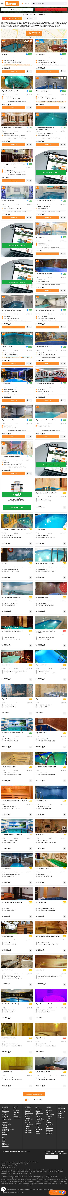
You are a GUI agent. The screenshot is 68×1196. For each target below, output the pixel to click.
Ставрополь (50, 1114)
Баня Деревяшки (7, 936)
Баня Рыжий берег (42, 597)
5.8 (31, 834)
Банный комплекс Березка (45, 563)
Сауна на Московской (43, 868)
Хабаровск (49, 1128)
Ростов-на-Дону (39, 1130)
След (40, 1099)
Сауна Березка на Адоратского (12, 631)
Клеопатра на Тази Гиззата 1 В (12, 733)
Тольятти (49, 1116)
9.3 (31, 127)
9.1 (65, 346)
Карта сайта (4, 1138)
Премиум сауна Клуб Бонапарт (12, 127)
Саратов (48, 1112)
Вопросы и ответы (5, 1111)
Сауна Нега (5, 563)
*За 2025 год (51, 180)
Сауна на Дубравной (43, 1071)
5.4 (31, 1071)
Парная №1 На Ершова (43, 91)
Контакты (5, 1114)
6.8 (31, 529)
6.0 (65, 529)
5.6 (31, 665)
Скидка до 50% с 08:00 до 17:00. (13, 357)
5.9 (31, 563)
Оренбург (38, 1123)
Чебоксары (49, 1130)
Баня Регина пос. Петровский (46, 766)
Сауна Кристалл (41, 902)
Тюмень (48, 1122)
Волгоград (28, 1115)
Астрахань (28, 1107)
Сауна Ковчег (6, 383)
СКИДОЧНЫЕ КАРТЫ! (10, 65)
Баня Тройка (40, 834)
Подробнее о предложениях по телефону (51, 64)
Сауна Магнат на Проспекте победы (14, 529)
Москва (38, 1111)
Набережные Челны (39, 1113)
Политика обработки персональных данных (5, 1119)
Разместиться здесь (17, 507)
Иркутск (27, 1122)
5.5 (65, 563)
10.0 (31, 54)
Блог (3, 1141)
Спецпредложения (52, 10)
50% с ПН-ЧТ (42, 101)
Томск (48, 1118)
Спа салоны (16, 1115)
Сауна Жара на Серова (9, 420)
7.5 (65, 868)
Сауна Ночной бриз (8, 766)
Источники (17, 1118)
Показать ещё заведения (34, 1094)
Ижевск (27, 1120)
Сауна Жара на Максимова (11, 456)
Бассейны (16, 1110)
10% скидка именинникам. (24, 65)
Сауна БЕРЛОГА (7, 346)
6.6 (65, 665)
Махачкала (39, 1109)
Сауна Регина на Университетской (47, 936)
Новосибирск (40, 1119)
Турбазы (16, 1112)
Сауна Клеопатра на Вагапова (12, 834)
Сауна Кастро (40, 970)
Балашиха (28, 1109)
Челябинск (49, 1132)
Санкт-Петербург (49, 1109)
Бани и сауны (16, 1107)
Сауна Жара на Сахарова (44, 273)
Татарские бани (7, 970)
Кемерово (28, 1126)
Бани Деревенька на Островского (13, 164)
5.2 (65, 733)
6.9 (31, 631)
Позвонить (14, 71)
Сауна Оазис (40, 54)
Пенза (37, 1125)
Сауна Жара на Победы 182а (45, 200)
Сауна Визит (6, 699)
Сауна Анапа (40, 1038)
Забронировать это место (51, 172)
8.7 (31, 733)
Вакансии (5, 1109)
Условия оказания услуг (5, 1134)
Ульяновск (49, 1124)
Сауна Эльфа (40, 237)
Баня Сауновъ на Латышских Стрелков (45, 632)
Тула (47, 1120)
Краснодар (28, 1130)
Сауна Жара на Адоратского (11, 310)
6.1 (65, 800)
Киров (27, 1128)
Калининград (29, 1124)
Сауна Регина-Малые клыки (11, 597)
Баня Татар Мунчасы (9, 1038)
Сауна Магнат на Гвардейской (46, 493)
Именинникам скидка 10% (28, 357)
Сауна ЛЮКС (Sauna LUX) (10, 91)
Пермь (37, 1127)
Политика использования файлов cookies (5, 1125)
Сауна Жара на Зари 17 (43, 346)
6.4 (31, 597)
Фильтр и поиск (18, 10)
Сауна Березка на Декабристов (46, 1004)
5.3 (31, 699)
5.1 (65, 1004)
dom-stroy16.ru (61, 1116)
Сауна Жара (40, 699)
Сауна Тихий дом (42, 800)
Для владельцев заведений (5, 1144)
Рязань (38, 1133)
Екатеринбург (29, 1118)
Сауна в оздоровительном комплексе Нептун (45, 128)
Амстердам (6, 665)
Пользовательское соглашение (5, 1129)
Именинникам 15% (52, 101)
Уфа (47, 1126)
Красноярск (28, 1132)
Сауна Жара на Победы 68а (45, 310)
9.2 (31, 200)
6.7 (65, 493)
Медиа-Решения (62, 1153)
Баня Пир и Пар (7, 1071)
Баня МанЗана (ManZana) (10, 1004)
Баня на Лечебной (8, 200)
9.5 (65, 127)
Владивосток (29, 1113)
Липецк (38, 1107)
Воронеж (27, 1116)
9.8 (31, 91)
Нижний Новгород (39, 1117)
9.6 (31, 383)
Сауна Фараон (6, 868)
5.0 (65, 631)
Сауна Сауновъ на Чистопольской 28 (14, 800)
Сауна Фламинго (41, 665)
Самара (48, 1107)
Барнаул (27, 1111)
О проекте (5, 1107)
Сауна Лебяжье (41, 733)
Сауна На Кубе (40, 529)
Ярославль (49, 1133)
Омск (37, 1121)
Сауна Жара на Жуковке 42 (45, 383)
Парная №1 (5, 54)
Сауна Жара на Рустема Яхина (46, 420)
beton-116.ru (61, 1113)
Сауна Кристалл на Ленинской (12, 902)
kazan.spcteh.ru (62, 1111)
